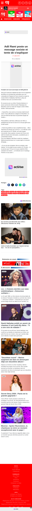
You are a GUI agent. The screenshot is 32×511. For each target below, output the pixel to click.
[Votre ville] (19, 2)
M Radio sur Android (16, 496)
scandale (19, 191)
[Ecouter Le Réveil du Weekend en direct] (16, 263)
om (15, 191)
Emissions (16, 19)
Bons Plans (16, 476)
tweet (27, 191)
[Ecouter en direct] (23, 2)
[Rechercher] (26, 2)
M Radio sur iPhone (16, 494)
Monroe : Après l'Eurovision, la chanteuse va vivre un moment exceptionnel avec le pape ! (14, 428)
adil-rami (10, 193)
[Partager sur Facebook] (8, 185)
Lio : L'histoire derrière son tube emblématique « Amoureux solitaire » (15, 291)
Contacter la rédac (16, 483)
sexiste (15, 193)
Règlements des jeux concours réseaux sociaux (16, 500)
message (12, 191)
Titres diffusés (16, 469)
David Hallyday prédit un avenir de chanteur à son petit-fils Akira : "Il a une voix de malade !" (15, 325)
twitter (2, 191)
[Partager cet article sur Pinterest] (16, 185)
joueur (24, 191)
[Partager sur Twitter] (12, 185)
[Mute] (28, 8)
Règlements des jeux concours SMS (16, 502)
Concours (16, 481)
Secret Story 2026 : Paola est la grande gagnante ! (14, 395)
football (7, 191)
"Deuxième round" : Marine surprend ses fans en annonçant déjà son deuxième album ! (15, 360)
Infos (16, 477)
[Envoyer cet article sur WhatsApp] (20, 185)
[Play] (2, 8)
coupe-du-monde (21, 193)
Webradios (8, 19)
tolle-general (4, 195)
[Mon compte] (29, 2)
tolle (27, 193)
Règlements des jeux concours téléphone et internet (16, 504)
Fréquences (26, 19)
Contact (16, 467)
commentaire (4, 193)
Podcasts (16, 487)
